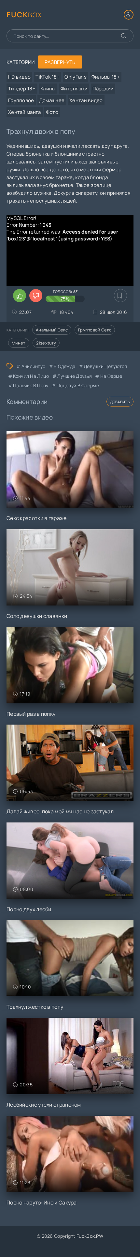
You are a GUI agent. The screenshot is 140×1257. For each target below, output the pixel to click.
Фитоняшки (74, 88)
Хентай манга (24, 112)
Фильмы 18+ (105, 76)
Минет (19, 343)
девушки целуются (105, 366)
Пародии (103, 88)
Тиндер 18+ (21, 88)
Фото (52, 112)
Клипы (48, 88)
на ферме (111, 376)
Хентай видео (86, 100)
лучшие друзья (74, 376)
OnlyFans (75, 76)
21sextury (46, 343)
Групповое (21, 100)
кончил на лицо (31, 376)
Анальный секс (52, 330)
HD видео (19, 76)
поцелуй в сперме (78, 385)
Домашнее (51, 100)
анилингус (33, 366)
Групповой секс (94, 330)
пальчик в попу (30, 385)
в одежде (64, 366)
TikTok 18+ (47, 76)
